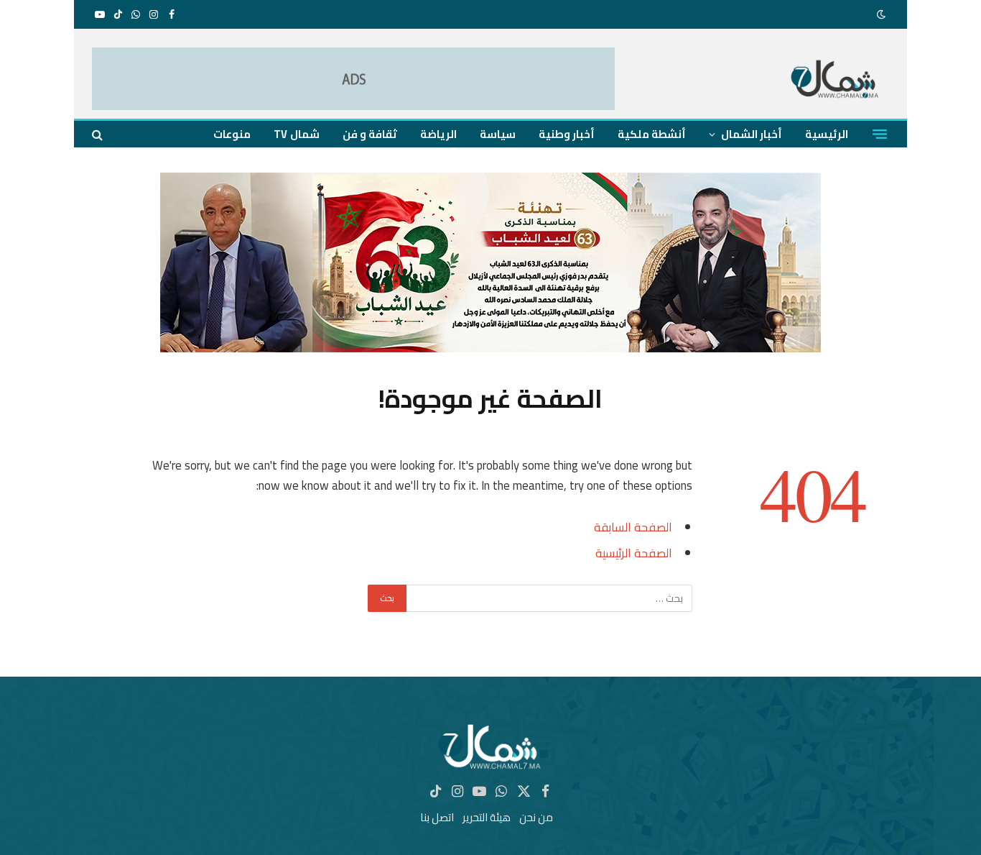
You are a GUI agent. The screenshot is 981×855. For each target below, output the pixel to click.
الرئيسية (826, 134)
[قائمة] (880, 134)
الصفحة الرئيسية (633, 552)
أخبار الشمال (751, 134)
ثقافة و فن (370, 134)
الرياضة (438, 134)
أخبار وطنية (567, 134)
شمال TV (296, 134)
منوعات (232, 134)
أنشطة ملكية (652, 134)
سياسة (498, 134)
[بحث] (99, 134)
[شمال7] (835, 81)
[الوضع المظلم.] (882, 14)
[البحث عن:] (548, 598)
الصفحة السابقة (633, 527)
